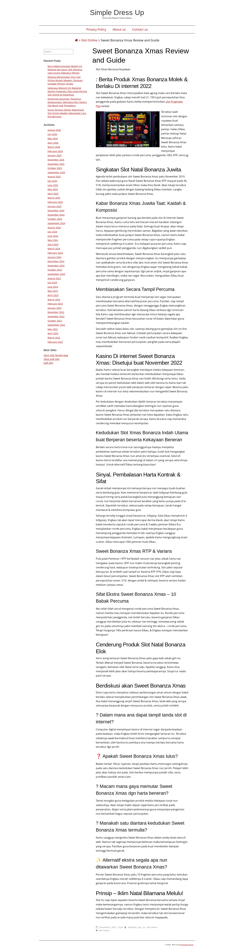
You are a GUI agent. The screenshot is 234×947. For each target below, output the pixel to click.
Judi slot (48, 363)
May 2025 (53, 189)
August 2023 (54, 278)
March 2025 (54, 197)
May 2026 (53, 138)
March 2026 (54, 146)
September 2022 (56, 324)
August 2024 (54, 227)
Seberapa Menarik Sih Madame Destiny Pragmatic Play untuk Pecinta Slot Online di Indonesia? (67, 91)
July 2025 (52, 180)
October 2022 (55, 320)
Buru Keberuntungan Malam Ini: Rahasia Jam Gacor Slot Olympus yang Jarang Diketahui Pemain (65, 69)
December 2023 (56, 261)
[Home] (76, 40)
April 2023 (53, 295)
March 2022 (54, 337)
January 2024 (54, 257)
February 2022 (55, 341)
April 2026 (53, 142)
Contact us (140, 29)
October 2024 (55, 218)
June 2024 (53, 236)
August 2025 (54, 176)
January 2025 (54, 206)
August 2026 (54, 130)
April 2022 (53, 333)
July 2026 (52, 134)
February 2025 (55, 202)
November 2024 (56, 214)
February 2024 (55, 252)
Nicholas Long (134, 927)
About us (119, 29)
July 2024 (52, 231)
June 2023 (53, 286)
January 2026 (54, 155)
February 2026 (55, 151)
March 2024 (54, 248)
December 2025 (56, 159)
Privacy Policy (96, 29)
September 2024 (56, 223)
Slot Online (89, 40)
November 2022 (56, 316)
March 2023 (54, 299)
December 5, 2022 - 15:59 (111, 927)
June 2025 (53, 185)
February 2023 (55, 303)
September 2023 (56, 274)
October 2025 (55, 168)
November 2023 (56, 265)
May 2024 (53, 240)
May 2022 (53, 329)
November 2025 (56, 164)
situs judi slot (52, 359)
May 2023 (53, 290)
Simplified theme (187, 944)
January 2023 (54, 308)
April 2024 (53, 244)
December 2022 (56, 312)
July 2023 (52, 282)
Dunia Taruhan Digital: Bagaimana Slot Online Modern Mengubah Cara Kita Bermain (67, 113)
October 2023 (55, 269)
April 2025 (53, 193)
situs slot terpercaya (56, 355)
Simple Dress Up (117, 12)
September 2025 (56, 172)
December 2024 (56, 210)
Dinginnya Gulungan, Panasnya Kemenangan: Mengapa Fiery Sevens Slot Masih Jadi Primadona (67, 102)
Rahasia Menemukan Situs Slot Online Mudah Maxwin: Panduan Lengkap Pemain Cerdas (65, 80)
